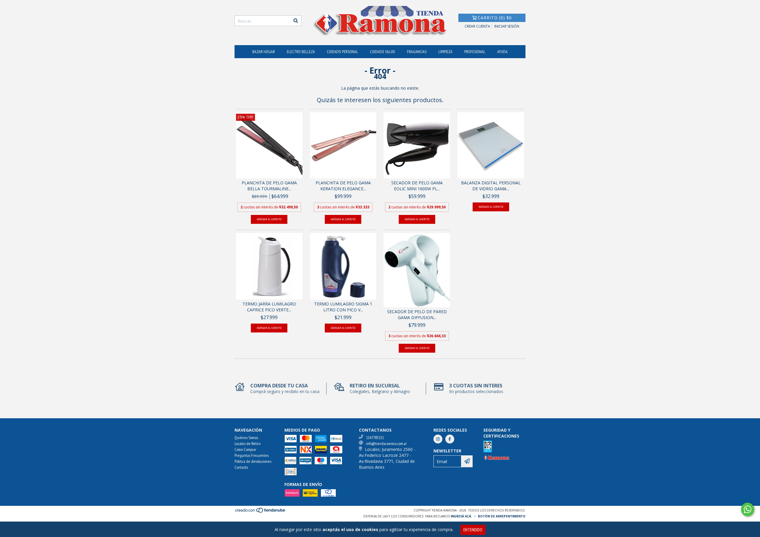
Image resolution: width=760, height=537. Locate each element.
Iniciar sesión (506, 26)
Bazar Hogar (263, 51)
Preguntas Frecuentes (252, 455)
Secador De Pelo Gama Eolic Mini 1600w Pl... (417, 185)
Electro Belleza (301, 51)
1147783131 (375, 437)
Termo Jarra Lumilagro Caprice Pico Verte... (269, 307)
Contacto (241, 467)
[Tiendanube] (260, 512)
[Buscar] (296, 20)
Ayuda (502, 51)
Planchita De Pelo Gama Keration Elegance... (343, 185)
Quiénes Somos (246, 437)
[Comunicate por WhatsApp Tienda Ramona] (747, 509)
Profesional (474, 51)
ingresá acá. (461, 516)
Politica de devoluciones (253, 461)
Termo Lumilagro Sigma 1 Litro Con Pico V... (343, 307)
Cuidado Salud (382, 51)
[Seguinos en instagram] (437, 439)
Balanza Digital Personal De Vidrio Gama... (491, 185)
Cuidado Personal (342, 51)
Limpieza (445, 51)
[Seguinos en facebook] (449, 439)
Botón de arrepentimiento (501, 516)
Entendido (472, 530)
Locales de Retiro (247, 443)
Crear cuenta (477, 26)
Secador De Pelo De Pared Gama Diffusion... (417, 314)
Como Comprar (245, 449)
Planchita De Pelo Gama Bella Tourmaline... (269, 185)
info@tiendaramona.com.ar (386, 443)
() (495, 17)
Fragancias (417, 51)
